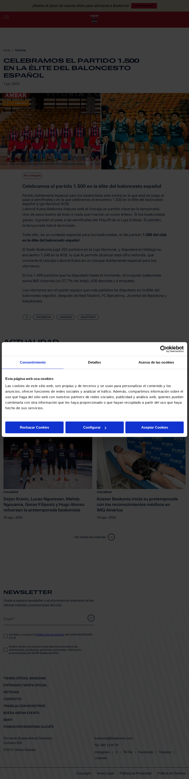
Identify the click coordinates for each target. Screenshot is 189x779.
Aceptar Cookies (154, 427)
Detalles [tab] (94, 362)
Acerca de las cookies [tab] (156, 362)
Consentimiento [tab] (33, 362)
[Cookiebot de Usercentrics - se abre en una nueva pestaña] (163, 349)
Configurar (92, 427)
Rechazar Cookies (34, 427)
